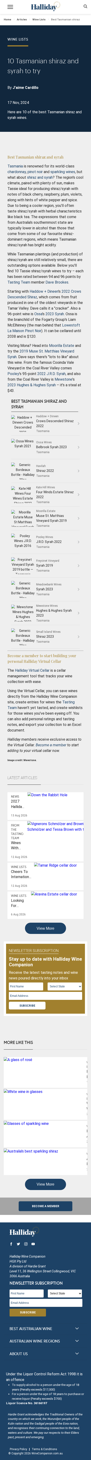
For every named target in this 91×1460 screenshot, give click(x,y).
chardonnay (16, 172)
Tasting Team (18, 282)
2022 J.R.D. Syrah (51, 374)
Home (7, 19)
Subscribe (27, 1005)
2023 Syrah (55, 314)
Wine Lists (39, 19)
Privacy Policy (18, 1449)
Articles (22, 19)
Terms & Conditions (44, 1449)
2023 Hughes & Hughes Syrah (31, 385)
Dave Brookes (57, 282)
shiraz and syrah (40, 177)
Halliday (45, 6)
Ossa (38, 314)
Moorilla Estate (61, 345)
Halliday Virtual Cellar (32, 670)
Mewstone (63, 379)
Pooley (13, 374)
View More (45, 928)
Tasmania (15, 166)
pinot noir (35, 172)
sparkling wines (62, 172)
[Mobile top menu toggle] (10, 8)
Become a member (51, 745)
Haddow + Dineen (44, 291)
